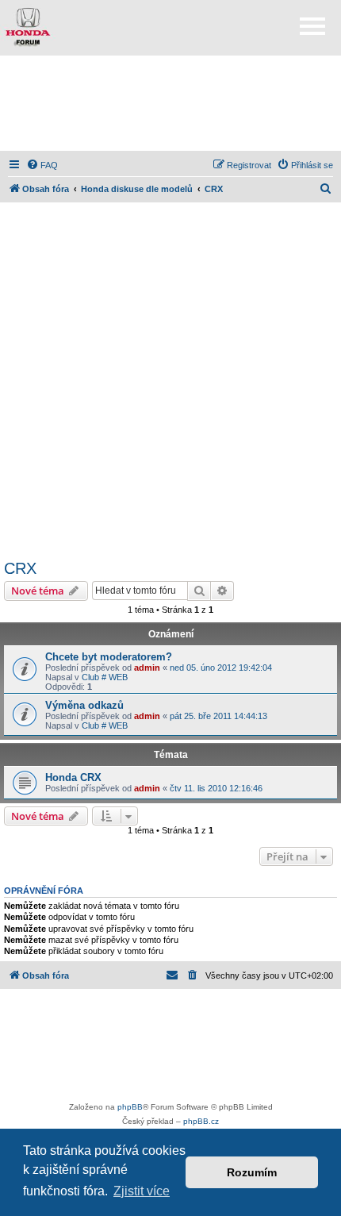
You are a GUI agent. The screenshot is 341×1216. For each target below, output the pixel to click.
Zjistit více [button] (141, 1191)
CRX (20, 568)
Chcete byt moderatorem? (108, 657)
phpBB (130, 1106)
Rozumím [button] (252, 1172)
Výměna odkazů (84, 705)
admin (147, 667)
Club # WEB (105, 677)
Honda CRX (73, 777)
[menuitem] (42, 165)
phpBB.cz (201, 1121)
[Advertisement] (170, 103)
